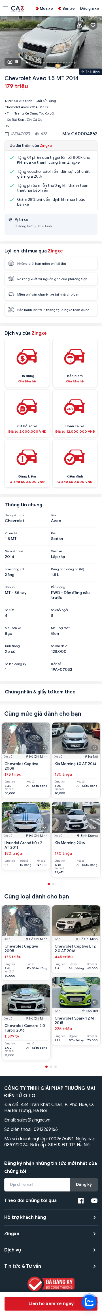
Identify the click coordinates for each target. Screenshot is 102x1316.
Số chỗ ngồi (59, 610)
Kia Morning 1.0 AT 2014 (76, 763)
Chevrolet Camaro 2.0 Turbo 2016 (25, 1028)
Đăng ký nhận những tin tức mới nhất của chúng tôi (50, 1167)
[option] (51, 43)
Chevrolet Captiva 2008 (21, 766)
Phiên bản (12, 533)
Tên (53, 515)
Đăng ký (84, 1184)
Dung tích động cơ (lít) (67, 569)
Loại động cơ (14, 569)
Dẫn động (58, 587)
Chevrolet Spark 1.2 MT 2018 (75, 1020)
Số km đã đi (59, 646)
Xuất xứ (56, 551)
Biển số (56, 664)
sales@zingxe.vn (33, 1120)
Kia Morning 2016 (70, 842)
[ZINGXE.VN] (17, 8)
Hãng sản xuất (15, 515)
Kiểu (54, 533)
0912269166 (46, 1129)
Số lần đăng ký (15, 664)
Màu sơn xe (13, 628)
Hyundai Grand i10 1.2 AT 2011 (23, 845)
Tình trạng (12, 646)
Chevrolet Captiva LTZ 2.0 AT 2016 (75, 948)
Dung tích (10, 781)
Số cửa (9, 610)
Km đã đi (9, 789)
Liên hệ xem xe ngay (51, 1304)
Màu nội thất (60, 628)
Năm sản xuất (15, 551)
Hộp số (9, 587)
